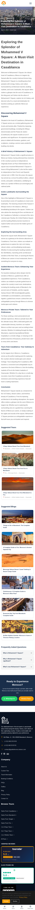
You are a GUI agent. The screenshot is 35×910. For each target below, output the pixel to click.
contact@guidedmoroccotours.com (15, 749)
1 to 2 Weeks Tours (7, 835)
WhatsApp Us (10, 698)
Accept (6, 901)
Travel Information (6, 774)
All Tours (4, 839)
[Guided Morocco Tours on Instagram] (4, 754)
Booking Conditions (7, 778)
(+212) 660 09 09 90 (10, 741)
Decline (15, 901)
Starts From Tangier (7, 819)
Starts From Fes (6, 823)
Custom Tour (5, 770)
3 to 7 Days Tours (6, 831)
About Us (4, 766)
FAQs (3, 782)
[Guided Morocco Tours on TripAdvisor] (8, 754)
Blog (7, 18)
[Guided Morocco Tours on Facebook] (1, 754)
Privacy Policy (5, 794)
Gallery (3, 786)
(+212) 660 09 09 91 (10, 745)
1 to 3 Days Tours (6, 827)
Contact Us (4, 798)
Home (2, 18)
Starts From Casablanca (8, 811)
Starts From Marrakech (8, 815)
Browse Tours (26, 698)
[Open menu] (30, 3)
